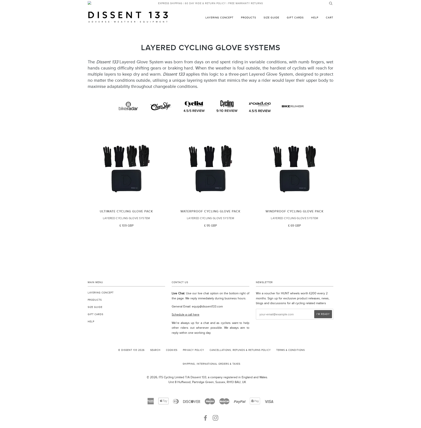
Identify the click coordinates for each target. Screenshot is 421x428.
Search (155, 350)
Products (248, 17)
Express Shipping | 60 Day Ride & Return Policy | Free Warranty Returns (210, 3)
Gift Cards (295, 17)
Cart (329, 17)
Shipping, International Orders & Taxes (211, 364)
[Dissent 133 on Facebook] (206, 419)
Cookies (171, 350)
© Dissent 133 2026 (131, 350)
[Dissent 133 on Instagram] (216, 419)
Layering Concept (219, 17)
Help (314, 17)
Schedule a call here (185, 314)
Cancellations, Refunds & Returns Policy (240, 350)
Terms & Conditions (290, 350)
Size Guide (271, 17)
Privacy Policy (193, 350)
